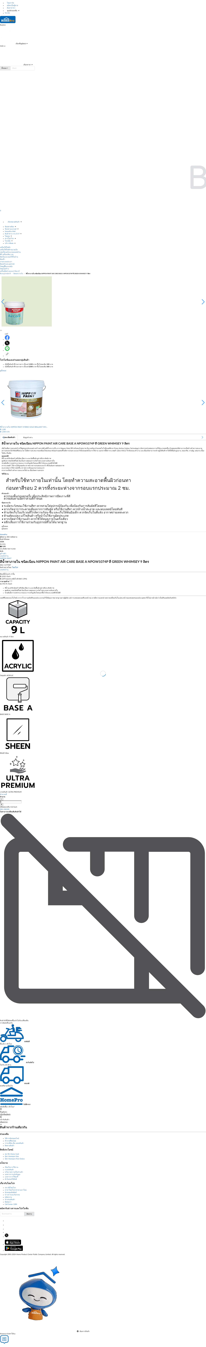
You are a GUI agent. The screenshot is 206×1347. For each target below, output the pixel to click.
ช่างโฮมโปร (9, 238)
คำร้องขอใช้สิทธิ (11, 1179)
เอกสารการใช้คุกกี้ (11, 1177)
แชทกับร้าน (4, 556)
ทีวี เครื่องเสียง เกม (6, 254)
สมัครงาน (8, 1197)
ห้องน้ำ (2, 259)
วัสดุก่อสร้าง (4, 269)
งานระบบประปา (6, 262)
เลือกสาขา (27, 65)
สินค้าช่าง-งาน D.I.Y (12, 234)
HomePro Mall (10, 231)
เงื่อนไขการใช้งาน (11, 1167)
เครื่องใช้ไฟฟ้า (5, 247)
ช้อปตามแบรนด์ (10, 229)
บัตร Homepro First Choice (15, 1159)
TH (6, 13)
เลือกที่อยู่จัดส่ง (20, 44)
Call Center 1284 (11, 1204)
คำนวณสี (3, 794)
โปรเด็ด (7, 241)
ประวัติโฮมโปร (10, 1188)
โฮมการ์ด (10, 3)
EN (9, 13)
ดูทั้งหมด (3, 371)
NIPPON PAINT (5, 558)
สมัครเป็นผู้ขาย (12, 5)
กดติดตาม (13, 537)
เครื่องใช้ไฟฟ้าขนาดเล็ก (9, 250)
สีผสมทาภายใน (18, 273)
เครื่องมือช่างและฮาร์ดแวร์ (10, 271)
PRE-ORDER (4, 809)
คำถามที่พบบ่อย (10, 1141)
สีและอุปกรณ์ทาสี (5, 273)
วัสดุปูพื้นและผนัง (6, 266)
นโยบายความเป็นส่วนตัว (14, 1172)
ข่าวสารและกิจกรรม (12, 1195)
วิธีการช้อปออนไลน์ (12, 1138)
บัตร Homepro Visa (12, 1156)
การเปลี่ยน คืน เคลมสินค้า (14, 1143)
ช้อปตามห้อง (9, 227)
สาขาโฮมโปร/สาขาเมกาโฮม (16, 1190)
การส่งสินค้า (9, 1170)
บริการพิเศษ (9, 243)
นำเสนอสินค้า (10, 1199)
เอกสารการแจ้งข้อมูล (12, 1174)
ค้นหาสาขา (10, 8)
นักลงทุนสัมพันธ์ (11, 1192)
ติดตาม (29, 1214)
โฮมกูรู (7, 236)
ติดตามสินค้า (9, 1145)
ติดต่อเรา (8, 1202)
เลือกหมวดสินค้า (14, 222)
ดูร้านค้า (3, 553)
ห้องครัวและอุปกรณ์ (7, 264)
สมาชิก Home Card (12, 1154)
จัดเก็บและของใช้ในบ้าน (9, 257)
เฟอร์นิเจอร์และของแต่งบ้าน (10, 252)
